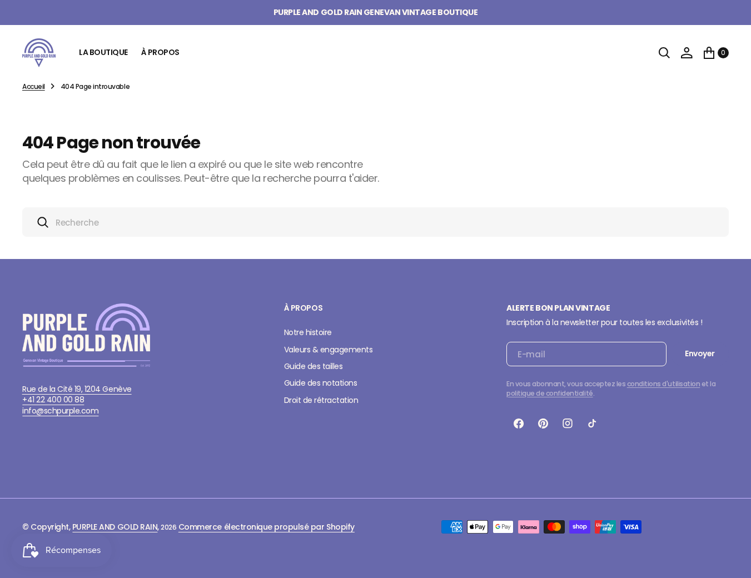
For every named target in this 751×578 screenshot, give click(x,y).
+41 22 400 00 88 (53, 399)
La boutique (103, 52)
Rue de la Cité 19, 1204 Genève (77, 389)
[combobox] (375, 222)
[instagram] (567, 423)
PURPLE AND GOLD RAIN (114, 526)
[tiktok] (592, 423)
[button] (686, 53)
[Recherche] (664, 53)
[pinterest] (543, 423)
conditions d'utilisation (663, 383)
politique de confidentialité (549, 393)
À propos (160, 52)
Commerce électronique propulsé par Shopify (266, 526)
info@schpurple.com (60, 410)
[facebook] (518, 423)
